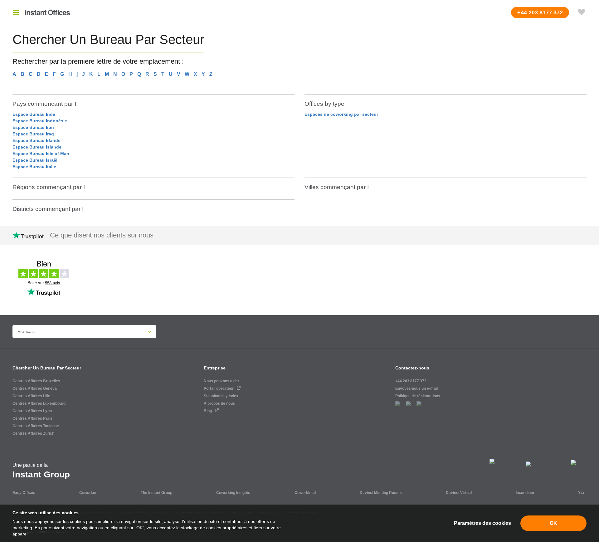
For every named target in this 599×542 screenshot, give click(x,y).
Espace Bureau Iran (33, 127)
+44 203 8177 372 (410, 381)
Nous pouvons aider (221, 381)
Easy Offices (23, 493)
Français (26, 331)
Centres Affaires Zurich (33, 433)
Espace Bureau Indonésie (39, 120)
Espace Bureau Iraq (33, 133)
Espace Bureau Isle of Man (40, 153)
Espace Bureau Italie (34, 166)
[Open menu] (16, 12)
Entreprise (215, 367)
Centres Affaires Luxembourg (39, 403)
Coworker (88, 493)
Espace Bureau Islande (36, 146)
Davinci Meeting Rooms (381, 493)
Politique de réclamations (417, 396)
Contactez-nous (412, 367)
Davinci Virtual (459, 493)
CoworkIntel (305, 493)
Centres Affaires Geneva (34, 388)
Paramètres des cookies (482, 523)
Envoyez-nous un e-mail (416, 388)
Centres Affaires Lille (31, 396)
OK (553, 523)
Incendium (525, 493)
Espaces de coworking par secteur (341, 114)
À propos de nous (219, 403)
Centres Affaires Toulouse (35, 426)
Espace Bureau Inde (33, 114)
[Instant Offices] (47, 12)
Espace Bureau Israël (34, 160)
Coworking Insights (233, 493)
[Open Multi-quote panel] (582, 12)
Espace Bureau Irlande (36, 140)
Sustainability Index (221, 396)
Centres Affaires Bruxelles (36, 381)
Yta (581, 493)
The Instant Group (156, 493)
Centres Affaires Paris (32, 418)
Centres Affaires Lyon (32, 411)
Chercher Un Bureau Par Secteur (46, 367)
